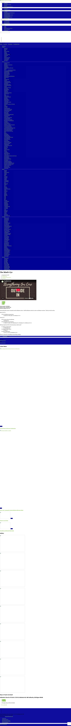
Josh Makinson (6, 239)
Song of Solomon (7, 188)
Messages (6, 3)
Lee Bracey (6, 241)
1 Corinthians (6, 201)
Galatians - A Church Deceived (9, 124)
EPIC (5, 132)
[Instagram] (2, 40)
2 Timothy (6, 208)
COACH (5, 68)
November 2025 (7, 267)
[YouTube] (2, 41)
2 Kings (5, 179)
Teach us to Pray (7, 81)
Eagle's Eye (6, 91)
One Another (6, 77)
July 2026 (5, 259)
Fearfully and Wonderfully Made (7, 530)
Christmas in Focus (7, 87)
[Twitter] (2, 37)
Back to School (6, 73)
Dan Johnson (6, 224)
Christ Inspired (6, 149)
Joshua (5, 173)
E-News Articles (7, 13)
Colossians (6, 205)
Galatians (6, 202)
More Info (4, 699)
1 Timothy (6, 207)
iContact (5, 151)
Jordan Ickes (6, 238)
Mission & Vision (7, 29)
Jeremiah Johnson (7, 233)
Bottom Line (6, 93)
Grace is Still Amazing (8, 117)
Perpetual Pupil (3, 340)
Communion (6, 59)
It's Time (5, 107)
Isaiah (5, 189)
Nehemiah (6, 183)
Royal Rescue (6, 122)
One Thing (6, 88)
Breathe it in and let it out (8, 164)
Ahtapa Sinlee (6, 217)
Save (3, 304)
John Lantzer (6, 236)
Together (6, 106)
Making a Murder (7, 153)
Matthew (5, 195)
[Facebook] (2, 38)
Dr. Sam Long (6, 228)
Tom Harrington (7, 254)
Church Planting (7, 57)
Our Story (6, 8)
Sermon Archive (7, 23)
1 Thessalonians (7, 206)
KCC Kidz (5, 11)
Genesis (5, 170)
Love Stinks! (6, 152)
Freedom (5, 63)
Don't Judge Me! (7, 138)
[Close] (0, 725)
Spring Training (7, 74)
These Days (6, 100)
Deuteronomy (6, 172)
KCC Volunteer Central (6, 720)
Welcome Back (6, 141)
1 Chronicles (6, 180)
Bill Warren (6, 221)
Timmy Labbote (7, 251)
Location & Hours (7, 9)
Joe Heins (6, 235)
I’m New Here (4, 7)
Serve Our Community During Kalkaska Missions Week (11, 510)
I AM (5, 78)
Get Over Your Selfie (7, 158)
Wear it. (5, 150)
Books (3, 169)
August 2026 (6, 258)
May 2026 (5, 261)
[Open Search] (0, 35)
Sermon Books (6, 22)
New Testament (7, 215)
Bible (5, 50)
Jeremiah (6, 190)
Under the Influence (7, 165)
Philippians (6, 204)
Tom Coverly (6, 252)
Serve (5, 105)
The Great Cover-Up (7, 85)
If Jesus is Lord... (3, 342)
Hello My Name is (7, 139)
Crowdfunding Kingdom (8, 71)
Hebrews (5, 211)
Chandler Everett (7, 223)
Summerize (6, 83)
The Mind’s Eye (16, 44)
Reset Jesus (6, 112)
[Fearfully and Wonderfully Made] (5, 528)
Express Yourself (7, 108)
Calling (5, 52)
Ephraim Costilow (7, 229)
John (5, 198)
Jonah (5, 193)
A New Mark (6, 168)
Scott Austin (6, 248)
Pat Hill (5, 246)
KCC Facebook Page (7, 4)
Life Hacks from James (8, 119)
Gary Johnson (6, 230)
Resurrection (8, 277)
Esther (5, 184)
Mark (5, 196)
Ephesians (6, 203)
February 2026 (6, 264)
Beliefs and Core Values (8, 28)
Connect (3, 10)
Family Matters (7, 157)
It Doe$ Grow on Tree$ (8, 145)
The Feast (6, 121)
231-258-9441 (4, 704)
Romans (5, 200)
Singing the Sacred (7, 96)
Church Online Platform (8, 6)
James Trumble (7, 231)
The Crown (6, 140)
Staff (5, 26)
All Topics (6, 60)
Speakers (3, 216)
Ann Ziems (6, 220)
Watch (3, 2)
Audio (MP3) (5, 336)
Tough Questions (7, 136)
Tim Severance (6, 250)
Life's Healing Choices (8, 129)
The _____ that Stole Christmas (9, 69)
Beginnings (6, 98)
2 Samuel (5, 177)
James (5, 212)
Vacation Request (5, 722)
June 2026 (6, 260)
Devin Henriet (6, 225)
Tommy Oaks (6, 255)
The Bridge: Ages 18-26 (8, 16)
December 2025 (7, 266)
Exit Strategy (6, 156)
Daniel (5, 191)
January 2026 (6, 265)
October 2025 (6, 268)
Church (5, 56)
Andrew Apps (6, 218)
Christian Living (7, 54)
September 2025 (7, 269)
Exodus (5, 171)
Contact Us (6, 30)
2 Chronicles (6, 181)
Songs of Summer (7, 123)
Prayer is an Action (4, 520)
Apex (5, 94)
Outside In (6, 90)
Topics (3, 47)
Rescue (5, 133)
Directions (4, 700)
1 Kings (5, 178)
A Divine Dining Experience (9, 114)
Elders (5, 27)
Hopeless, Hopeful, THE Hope (9, 104)
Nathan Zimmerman (7, 245)
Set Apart (6, 97)
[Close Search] (0, 34)
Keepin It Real (6, 72)
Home (1, 44)
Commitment (6, 58)
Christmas (6, 55)
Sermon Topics (6, 21)
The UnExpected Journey (8, 137)
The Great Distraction (8, 126)
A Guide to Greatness (8, 92)
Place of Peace (6, 99)
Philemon (6, 210)
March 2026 (6, 263)
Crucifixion (10, 44)
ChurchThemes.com (9, 716)
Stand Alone (6, 66)
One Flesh (6, 146)
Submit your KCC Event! (6, 721)
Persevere (6, 65)
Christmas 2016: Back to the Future (10, 155)
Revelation (6, 214)
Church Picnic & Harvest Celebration (8, 428)
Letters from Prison (7, 142)
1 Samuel (5, 176)
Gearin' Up (6, 147)
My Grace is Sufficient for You (9, 163)
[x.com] (2, 709)
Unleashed (6, 103)
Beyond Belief (6, 89)
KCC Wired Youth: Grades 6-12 (9, 12)
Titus (5, 209)
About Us (3, 25)
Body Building (6, 135)
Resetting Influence (7, 110)
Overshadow (6, 113)
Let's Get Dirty (6, 111)
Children (5, 53)
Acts (5, 199)
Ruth (5, 175)
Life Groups (6, 159)
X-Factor (5, 80)
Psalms (5, 186)
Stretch (5, 86)
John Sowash (6, 237)
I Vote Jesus (6, 154)
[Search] (0, 33)
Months (3, 257)
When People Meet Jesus (8, 128)
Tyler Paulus (6, 256)
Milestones (6, 134)
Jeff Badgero (6, 232)
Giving (3, 24)
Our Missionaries (7, 15)
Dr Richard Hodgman (8, 226)
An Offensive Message (8, 161)
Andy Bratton (6, 219)
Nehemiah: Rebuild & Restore (9, 76)
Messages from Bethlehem (9, 120)
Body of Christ (6, 51)
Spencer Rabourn (7, 249)
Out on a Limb (6, 166)
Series (3, 61)
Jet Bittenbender (7, 234)
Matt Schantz (6, 244)
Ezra (5, 182)
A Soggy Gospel (7, 62)
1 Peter (5, 213)
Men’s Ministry (6, 18)
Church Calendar (5, 19)
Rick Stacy (6, 247)
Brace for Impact (7, 143)
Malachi (5, 194)
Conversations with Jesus (8, 67)
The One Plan (6, 79)
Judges (5, 174)
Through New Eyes (7, 82)
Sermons (5, 44)
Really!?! (5, 148)
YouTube (5, 5)
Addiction (6, 48)
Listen (4, 302)
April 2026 (6, 262)
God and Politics (7, 115)
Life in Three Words (7, 125)
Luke (5, 197)
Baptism (5, 49)
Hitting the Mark (7, 167)
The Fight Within (7, 118)
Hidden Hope (6, 95)
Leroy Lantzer (6, 242)
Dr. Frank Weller (7, 227)
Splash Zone (6, 75)
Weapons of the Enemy (8, 64)
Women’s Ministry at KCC (8, 14)
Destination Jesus (7, 84)
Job (5, 185)
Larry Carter (6, 240)
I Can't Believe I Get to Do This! (9, 127)
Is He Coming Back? (7, 102)
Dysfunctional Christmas (8, 130)
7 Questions (6, 116)
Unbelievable (6, 144)
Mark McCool (6, 243)
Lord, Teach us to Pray (8, 109)
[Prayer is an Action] (5, 518)
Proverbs (5, 187)
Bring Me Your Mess (7, 160)
